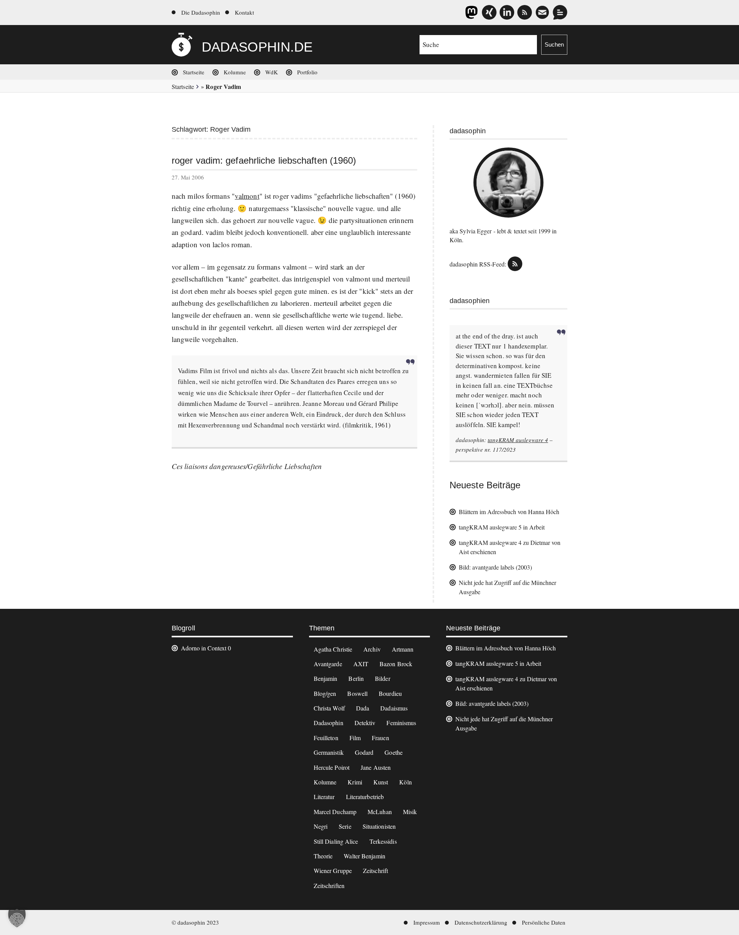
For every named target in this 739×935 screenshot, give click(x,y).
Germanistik (329, 752)
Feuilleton (326, 738)
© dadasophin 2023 (195, 922)
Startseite (193, 72)
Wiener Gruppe (333, 870)
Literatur (324, 797)
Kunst (380, 782)
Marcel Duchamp (335, 812)
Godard (364, 752)
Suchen (554, 44)
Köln (405, 782)
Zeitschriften (329, 885)
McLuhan (380, 812)
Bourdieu (390, 693)
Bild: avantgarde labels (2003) (495, 567)
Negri (321, 826)
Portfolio (307, 72)
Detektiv (365, 723)
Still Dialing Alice (336, 841)
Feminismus (401, 723)
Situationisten (379, 826)
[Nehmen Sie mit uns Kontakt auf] (560, 12)
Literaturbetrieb (365, 797)
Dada (362, 708)
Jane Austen (376, 767)
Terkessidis (383, 841)
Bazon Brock (396, 664)
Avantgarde (328, 664)
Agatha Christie (333, 649)
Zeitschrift (375, 870)
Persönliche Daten (543, 922)
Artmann (403, 649)
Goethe (394, 752)
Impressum (426, 922)
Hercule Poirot (331, 767)
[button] (17, 918)
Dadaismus (394, 708)
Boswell (357, 693)
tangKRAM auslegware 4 (518, 440)
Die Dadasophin (200, 12)
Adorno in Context (203, 648)
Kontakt (244, 12)
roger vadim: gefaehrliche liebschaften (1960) (264, 161)
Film (355, 738)
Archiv (372, 649)
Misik (410, 812)
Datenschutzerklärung (481, 922)
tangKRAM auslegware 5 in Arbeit (502, 527)
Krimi (355, 782)
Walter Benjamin (364, 856)
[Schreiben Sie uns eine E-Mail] (542, 12)
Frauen (380, 738)
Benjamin (326, 678)
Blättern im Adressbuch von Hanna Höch (509, 512)
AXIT (360, 664)
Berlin (356, 678)
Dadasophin (328, 723)
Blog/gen (325, 693)
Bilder (382, 678)
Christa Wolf (329, 708)
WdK (271, 72)
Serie (345, 826)
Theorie (323, 856)
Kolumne (235, 72)
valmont (247, 196)
